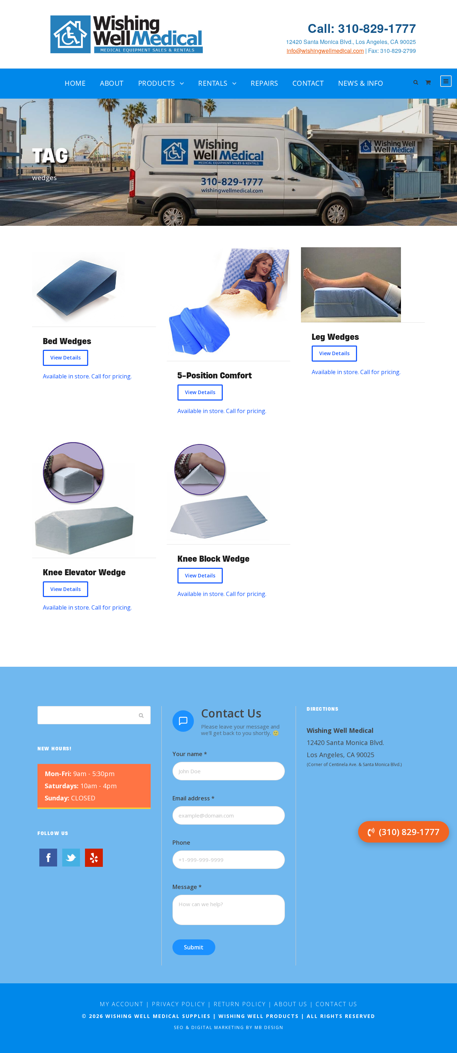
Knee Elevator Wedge (84, 572)
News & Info (360, 83)
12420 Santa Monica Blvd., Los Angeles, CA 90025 (351, 42)
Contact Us (336, 1004)
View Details (65, 357)
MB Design (269, 1027)
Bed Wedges (67, 341)
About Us (290, 1004)
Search (141, 715)
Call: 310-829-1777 (362, 28)
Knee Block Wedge (213, 558)
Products (156, 83)
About (112, 83)
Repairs (264, 83)
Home (75, 83)
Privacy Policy (178, 1004)
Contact (308, 83)
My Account (122, 1004)
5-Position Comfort (214, 375)
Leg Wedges (335, 337)
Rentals (212, 83)
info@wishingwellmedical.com (325, 50)
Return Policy (240, 1004)
